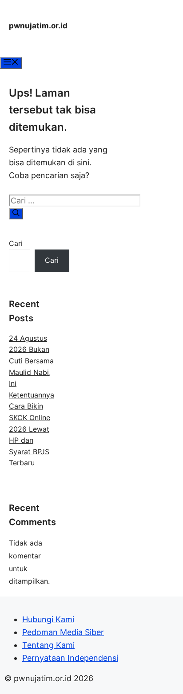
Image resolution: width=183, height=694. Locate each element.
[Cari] (16, 213)
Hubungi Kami (48, 619)
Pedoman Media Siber (63, 632)
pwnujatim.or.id (38, 25)
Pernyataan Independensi (70, 658)
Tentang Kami (48, 645)
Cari (16, 243)
